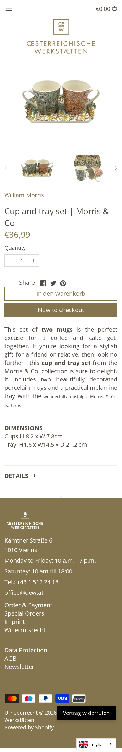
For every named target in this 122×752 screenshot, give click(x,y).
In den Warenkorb (60, 294)
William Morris (24, 195)
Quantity (15, 248)
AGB (10, 658)
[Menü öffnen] (8, 8)
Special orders (24, 613)
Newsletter (19, 667)
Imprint (14, 622)
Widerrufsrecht (24, 630)
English (97, 744)
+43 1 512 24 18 (37, 582)
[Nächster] (115, 168)
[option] (37, 168)
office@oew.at (23, 593)
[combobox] (96, 744)
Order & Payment (28, 605)
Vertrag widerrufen (86, 712)
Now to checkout (61, 310)
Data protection (25, 650)
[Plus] (33, 260)
